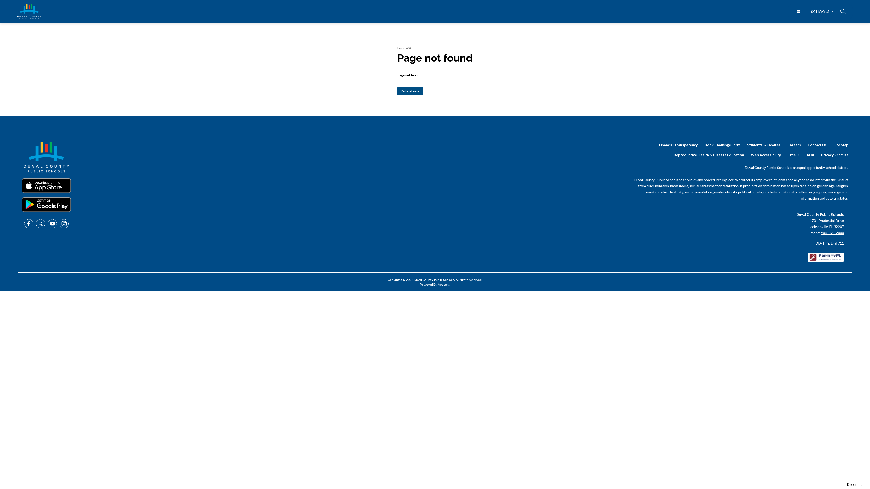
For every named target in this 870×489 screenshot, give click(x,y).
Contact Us (817, 145)
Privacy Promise (834, 155)
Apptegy (444, 284)
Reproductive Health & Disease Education (709, 155)
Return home (410, 91)
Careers (794, 145)
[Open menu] (799, 11)
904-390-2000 (832, 232)
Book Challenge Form (722, 145)
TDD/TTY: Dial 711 (828, 243)
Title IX (794, 155)
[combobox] (855, 484)
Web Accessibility (766, 155)
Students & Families (764, 145)
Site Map (841, 145)
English (851, 484)
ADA (810, 155)
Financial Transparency (678, 145)
